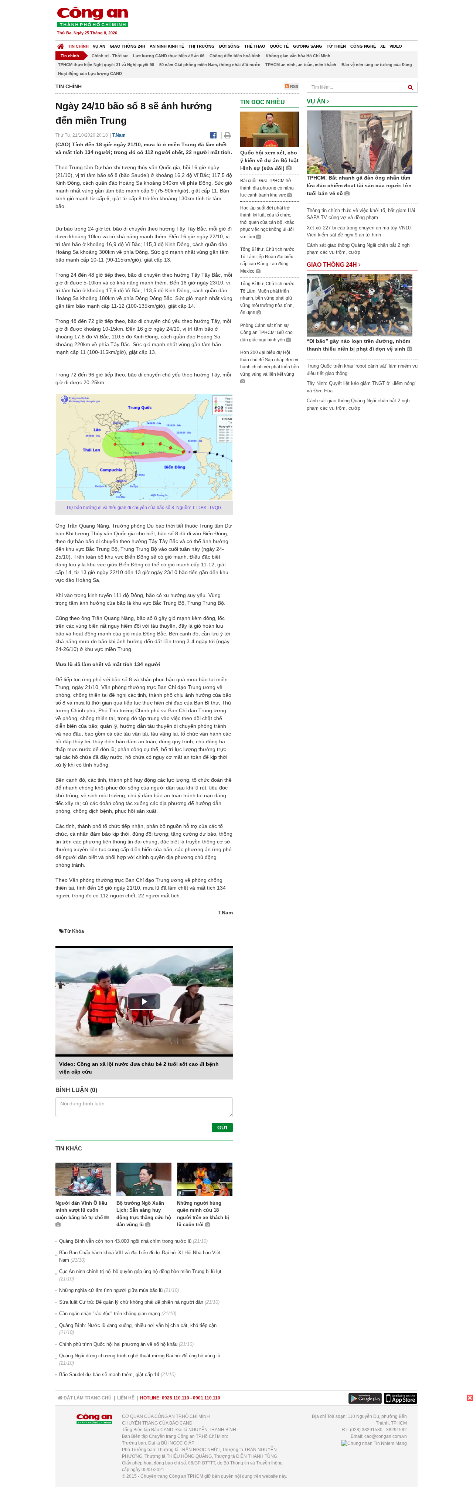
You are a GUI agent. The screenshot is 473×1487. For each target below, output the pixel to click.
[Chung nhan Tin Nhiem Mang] (374, 1443)
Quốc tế (279, 46)
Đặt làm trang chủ (87, 1398)
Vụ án (99, 46)
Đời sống (229, 46)
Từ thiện (336, 46)
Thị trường (201, 46)
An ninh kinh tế (167, 46)
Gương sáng (307, 46)
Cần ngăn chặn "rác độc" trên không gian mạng (109, 1313)
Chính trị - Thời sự (110, 56)
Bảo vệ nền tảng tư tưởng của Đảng (376, 64)
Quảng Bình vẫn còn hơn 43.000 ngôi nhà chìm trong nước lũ (125, 1241)
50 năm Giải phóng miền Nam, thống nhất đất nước (209, 64)
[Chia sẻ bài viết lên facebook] (213, 135)
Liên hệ (126, 1398)
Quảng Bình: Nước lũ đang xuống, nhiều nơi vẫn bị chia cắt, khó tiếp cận (138, 1325)
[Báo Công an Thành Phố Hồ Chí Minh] (60, 44)
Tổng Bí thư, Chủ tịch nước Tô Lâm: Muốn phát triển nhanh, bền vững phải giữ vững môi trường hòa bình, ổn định (267, 298)
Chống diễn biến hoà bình (235, 56)
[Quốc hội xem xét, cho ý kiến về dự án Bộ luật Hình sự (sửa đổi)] (269, 129)
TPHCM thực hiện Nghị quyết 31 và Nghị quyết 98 (106, 64)
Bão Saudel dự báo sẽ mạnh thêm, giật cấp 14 (109, 1374)
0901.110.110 (206, 1398)
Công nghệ (363, 46)
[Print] (227, 135)
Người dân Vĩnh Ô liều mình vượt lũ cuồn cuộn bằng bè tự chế (81, 1210)
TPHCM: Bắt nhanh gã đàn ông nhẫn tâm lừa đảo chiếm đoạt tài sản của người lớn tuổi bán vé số (359, 185)
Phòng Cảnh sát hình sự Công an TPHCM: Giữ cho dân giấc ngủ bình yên (266, 332)
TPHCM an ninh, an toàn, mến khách (300, 64)
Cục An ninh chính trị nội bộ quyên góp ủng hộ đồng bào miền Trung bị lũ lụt (140, 1271)
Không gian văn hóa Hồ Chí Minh (298, 56)
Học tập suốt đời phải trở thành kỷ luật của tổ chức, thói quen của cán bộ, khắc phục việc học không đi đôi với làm (267, 222)
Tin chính (78, 46)
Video (395, 46)
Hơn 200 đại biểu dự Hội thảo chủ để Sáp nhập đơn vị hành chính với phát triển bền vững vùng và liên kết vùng (269, 363)
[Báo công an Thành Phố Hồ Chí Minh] (92, 16)
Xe (382, 46)
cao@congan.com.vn (385, 1436)
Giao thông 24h (127, 46)
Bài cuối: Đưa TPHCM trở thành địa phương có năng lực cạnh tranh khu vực (267, 188)
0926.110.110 (175, 1398)
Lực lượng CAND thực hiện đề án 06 (168, 56)
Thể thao (254, 46)
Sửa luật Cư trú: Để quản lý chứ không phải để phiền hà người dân (131, 1302)
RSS (293, 86)
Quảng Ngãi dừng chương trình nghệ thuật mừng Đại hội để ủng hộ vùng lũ (139, 1355)
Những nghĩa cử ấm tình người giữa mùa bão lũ (111, 1290)
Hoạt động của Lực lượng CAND (90, 73)
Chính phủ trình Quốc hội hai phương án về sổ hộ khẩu (118, 1344)
